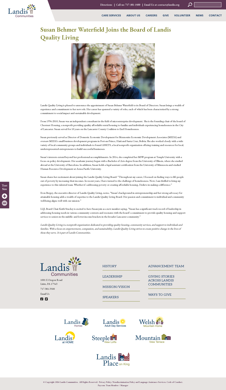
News (199, 15)
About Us (133, 15)
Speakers (111, 297)
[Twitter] (46, 299)
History (110, 266)
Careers (151, 15)
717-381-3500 (132, 4)
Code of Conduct (174, 382)
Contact (215, 15)
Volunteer (182, 15)
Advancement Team (166, 266)
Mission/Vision (116, 287)
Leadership (112, 276)
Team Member (112, 385)
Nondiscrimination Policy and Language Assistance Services (139, 382)
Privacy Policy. (105, 382)
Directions (106, 4)
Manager (124, 385)
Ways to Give (159, 295)
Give (166, 15)
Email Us (44, 293)
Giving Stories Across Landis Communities (161, 280)
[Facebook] (42, 299)
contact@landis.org (168, 4)
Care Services (111, 15)
